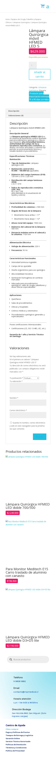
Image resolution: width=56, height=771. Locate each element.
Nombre (14, 398)
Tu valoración (16, 381)
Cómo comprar (12, 729)
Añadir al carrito (39, 74)
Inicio (8, 19)
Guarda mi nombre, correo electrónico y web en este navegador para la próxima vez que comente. (27, 425)
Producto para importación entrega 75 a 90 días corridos (39, 96)
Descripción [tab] (13, 111)
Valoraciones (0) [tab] (15, 115)
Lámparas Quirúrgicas (21, 22)
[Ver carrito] (42, 5)
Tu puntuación (16, 378)
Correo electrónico (18, 410)
